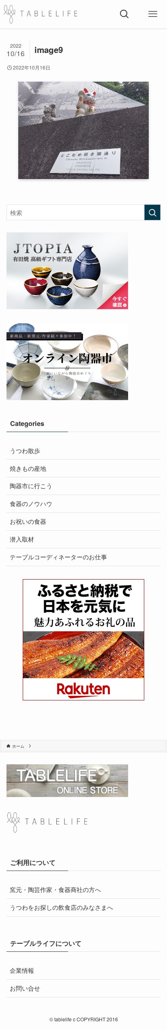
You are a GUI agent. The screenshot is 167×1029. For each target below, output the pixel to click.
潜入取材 (22, 539)
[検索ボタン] (124, 14)
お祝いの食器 (28, 521)
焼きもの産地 (28, 468)
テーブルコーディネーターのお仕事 (58, 556)
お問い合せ (25, 988)
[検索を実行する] (152, 213)
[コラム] (40, 14)
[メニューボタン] (153, 14)
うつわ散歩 (25, 450)
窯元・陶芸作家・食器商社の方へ (55, 889)
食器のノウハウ (31, 503)
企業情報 (22, 970)
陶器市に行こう (31, 485)
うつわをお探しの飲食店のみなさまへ (61, 907)
